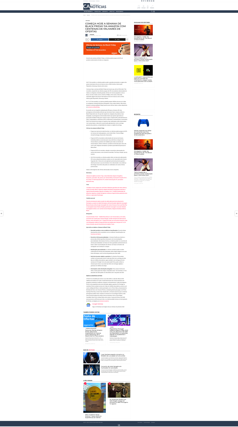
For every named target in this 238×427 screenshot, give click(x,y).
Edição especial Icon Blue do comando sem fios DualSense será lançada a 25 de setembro (142, 133)
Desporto (105, 11)
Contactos (97, 0)
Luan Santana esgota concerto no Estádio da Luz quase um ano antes (113, 355)
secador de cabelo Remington (99, 203)
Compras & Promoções (91, 328)
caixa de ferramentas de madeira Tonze (104, 224)
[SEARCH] (152, 11)
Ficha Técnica (85, 0)
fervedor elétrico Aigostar (96, 189)
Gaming (112, 327)
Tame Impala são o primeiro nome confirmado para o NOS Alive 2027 (143, 59)
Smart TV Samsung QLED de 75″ (96, 179)
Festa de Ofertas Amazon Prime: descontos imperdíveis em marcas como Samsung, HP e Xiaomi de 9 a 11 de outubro (94, 333)
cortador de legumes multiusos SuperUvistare (107, 193)
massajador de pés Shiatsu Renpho (96, 206)
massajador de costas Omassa (108, 205)
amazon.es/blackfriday (94, 107)
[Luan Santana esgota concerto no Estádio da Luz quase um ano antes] (91, 357)
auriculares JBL (96, 177)
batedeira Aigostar (98, 191)
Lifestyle (111, 11)
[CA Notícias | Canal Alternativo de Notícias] (119, 425)
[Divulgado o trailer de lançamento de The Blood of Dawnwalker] (143, 30)
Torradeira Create (90, 187)
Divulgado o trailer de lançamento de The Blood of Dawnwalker (143, 38)
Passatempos (119, 11)
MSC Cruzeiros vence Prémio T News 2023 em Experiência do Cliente (93, 416)
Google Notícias (97, 304)
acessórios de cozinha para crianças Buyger (97, 218)
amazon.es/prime (104, 301)
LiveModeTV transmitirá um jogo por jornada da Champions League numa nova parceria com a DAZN (143, 79)
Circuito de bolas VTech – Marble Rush (96, 216)
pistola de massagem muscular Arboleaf (115, 206)
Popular (143, 7)
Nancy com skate (120, 216)
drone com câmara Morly (106, 177)
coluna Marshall (108, 176)
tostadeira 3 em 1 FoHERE (110, 191)
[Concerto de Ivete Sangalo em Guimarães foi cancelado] (91, 369)
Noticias (92, 350)
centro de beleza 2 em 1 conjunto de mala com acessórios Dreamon (107, 220)
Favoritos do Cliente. (96, 234)
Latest (138, 7)
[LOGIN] (154, 11)
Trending (152, 7)
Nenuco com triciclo (111, 216)
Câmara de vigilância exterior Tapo (95, 176)
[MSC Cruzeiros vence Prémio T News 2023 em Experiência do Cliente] (94, 398)
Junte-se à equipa (92, 0)
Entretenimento (88, 11)
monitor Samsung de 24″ (111, 179)
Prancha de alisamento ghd (93, 201)
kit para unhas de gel (95, 205)
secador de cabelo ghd (106, 201)
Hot (148, 7)
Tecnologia (97, 11)
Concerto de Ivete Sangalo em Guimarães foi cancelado (111, 367)
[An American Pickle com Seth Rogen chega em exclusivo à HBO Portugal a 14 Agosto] (119, 390)
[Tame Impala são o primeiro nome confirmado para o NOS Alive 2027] (143, 50)
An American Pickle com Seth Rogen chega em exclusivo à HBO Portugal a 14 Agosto (119, 402)
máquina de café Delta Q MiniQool (104, 187)
